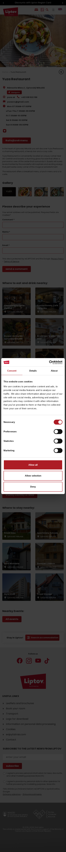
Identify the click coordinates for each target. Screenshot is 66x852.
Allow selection (33, 475)
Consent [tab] (11, 370)
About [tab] (54, 370)
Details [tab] (33, 370)
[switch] (58, 431)
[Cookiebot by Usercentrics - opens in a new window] (49, 362)
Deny (33, 486)
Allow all (33, 465)
